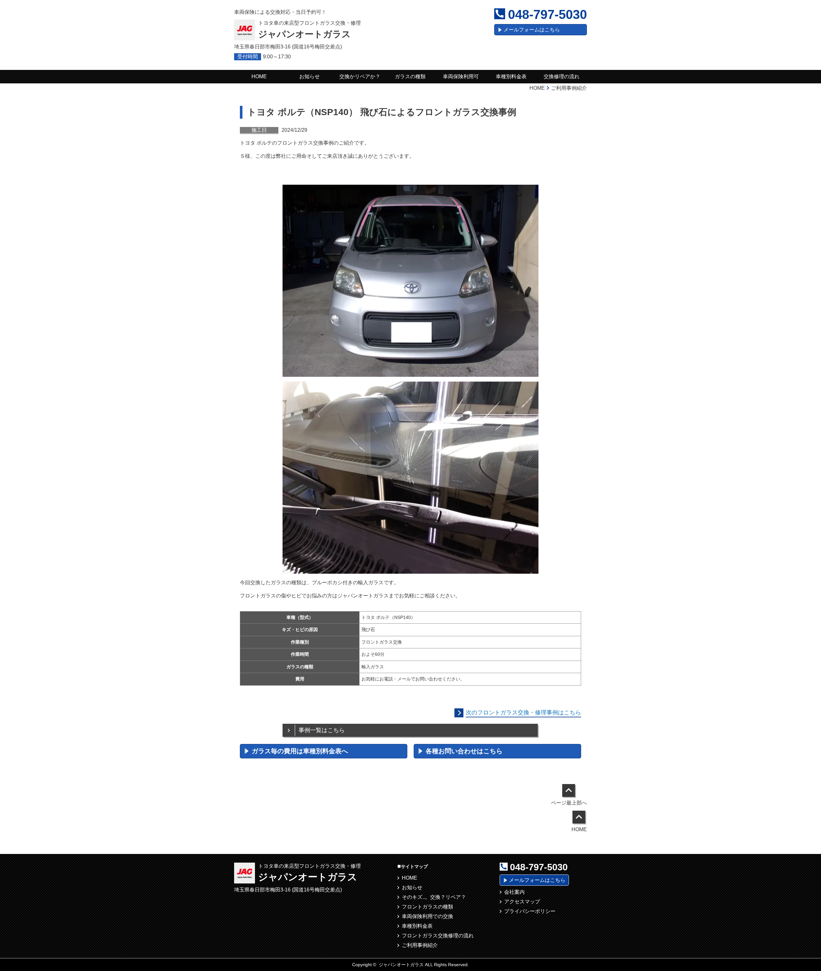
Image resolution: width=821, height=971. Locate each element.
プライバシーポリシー (529, 911)
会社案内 (514, 892)
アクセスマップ (522, 901)
